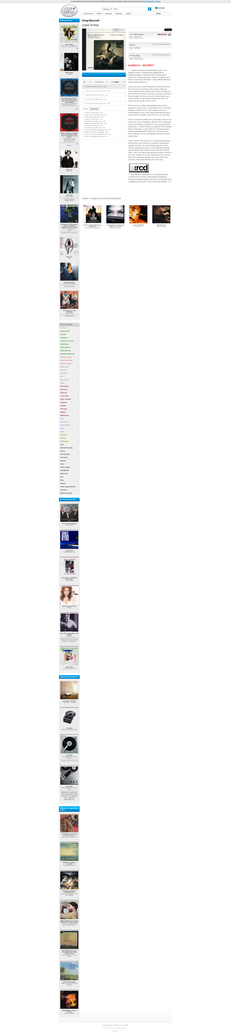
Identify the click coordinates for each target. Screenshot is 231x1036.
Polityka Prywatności (147, 1)
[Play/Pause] (84, 82)
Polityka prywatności (121, 1028)
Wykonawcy (94, 109)
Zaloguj (158, 13)
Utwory (86, 109)
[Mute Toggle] (112, 82)
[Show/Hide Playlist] (124, 82)
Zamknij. (158, 1)
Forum (121, 1025)
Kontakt (116, 1025)
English (126, 1025)
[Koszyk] (162, 8)
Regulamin (110, 1025)
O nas (104, 1025)
